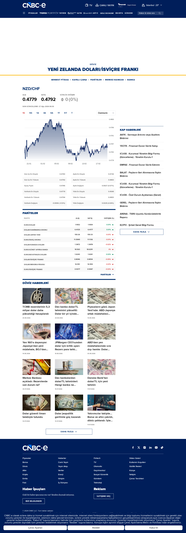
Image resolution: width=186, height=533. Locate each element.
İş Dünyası (63, 482)
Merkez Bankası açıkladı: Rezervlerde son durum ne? (35, 381)
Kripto (25, 474)
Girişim (61, 478)
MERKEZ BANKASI (114, 80)
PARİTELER (96, 80)
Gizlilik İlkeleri (135, 466)
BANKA (131, 80)
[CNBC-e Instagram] (144, 448)
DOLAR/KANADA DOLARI (34, 245)
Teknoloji (98, 482)
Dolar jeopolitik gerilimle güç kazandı (68, 415)
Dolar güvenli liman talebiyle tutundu (34, 415)
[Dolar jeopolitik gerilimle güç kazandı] (69, 403)
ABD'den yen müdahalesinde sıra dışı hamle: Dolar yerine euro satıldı (99, 346)
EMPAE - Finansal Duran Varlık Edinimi (140, 164)
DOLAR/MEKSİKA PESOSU (34, 264)
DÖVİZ (93, 64)
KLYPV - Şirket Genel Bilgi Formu (137, 225)
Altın (24, 470)
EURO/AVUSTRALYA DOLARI (35, 255)
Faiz (24, 482)
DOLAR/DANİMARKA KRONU (35, 230)
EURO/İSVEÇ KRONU (32, 240)
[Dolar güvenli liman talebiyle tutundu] (37, 403)
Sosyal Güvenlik (101, 474)
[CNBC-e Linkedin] (150, 448)
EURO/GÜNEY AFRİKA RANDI (36, 250)
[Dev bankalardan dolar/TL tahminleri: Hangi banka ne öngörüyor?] (69, 367)
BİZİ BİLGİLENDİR (34, 501)
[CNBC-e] (34, 5)
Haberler (62, 458)
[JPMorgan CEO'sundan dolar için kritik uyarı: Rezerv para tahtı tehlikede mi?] (69, 331)
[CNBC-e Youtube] (156, 448)
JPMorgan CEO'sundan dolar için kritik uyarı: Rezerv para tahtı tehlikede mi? (68, 346)
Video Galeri (135, 458)
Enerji (60, 474)
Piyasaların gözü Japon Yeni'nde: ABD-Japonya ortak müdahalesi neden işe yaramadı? (101, 310)
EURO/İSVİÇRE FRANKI (33, 269)
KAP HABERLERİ (130, 129)
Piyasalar (33, 13)
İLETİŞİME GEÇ (104, 496)
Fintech (97, 458)
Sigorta (119, 13)
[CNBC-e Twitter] (138, 448)
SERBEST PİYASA (60, 80)
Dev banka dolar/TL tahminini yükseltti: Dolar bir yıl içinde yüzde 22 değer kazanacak (66, 310)
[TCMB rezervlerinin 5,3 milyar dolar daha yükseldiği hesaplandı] (37, 296)
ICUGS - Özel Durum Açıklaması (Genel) (140, 195)
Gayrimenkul (99, 470)
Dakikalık (103, 113)
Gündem (129, 13)
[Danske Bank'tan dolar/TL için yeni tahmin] (101, 367)
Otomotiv (98, 466)
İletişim (132, 474)
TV (95, 462)
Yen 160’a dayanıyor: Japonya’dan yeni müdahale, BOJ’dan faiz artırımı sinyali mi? (36, 346)
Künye (132, 470)
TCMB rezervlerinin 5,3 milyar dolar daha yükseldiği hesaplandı (36, 310)
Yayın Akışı (63, 466)
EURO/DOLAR (29, 225)
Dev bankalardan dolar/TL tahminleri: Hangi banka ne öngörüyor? (66, 381)
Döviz (25, 466)
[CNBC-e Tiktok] (162, 448)
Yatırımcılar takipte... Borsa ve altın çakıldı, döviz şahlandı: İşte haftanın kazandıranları (101, 417)
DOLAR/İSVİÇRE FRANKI (33, 260)
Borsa (25, 462)
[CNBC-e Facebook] (133, 448)
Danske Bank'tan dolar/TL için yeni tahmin (97, 381)
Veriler (61, 470)
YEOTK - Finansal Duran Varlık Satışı (139, 146)
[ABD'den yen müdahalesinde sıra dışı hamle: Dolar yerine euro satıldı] (101, 331)
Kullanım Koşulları (137, 462)
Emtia (25, 478)
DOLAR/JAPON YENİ (32, 235)
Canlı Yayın (63, 462)
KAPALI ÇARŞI (79, 80)
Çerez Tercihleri (136, 478)
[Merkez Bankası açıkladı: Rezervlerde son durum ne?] (37, 367)
